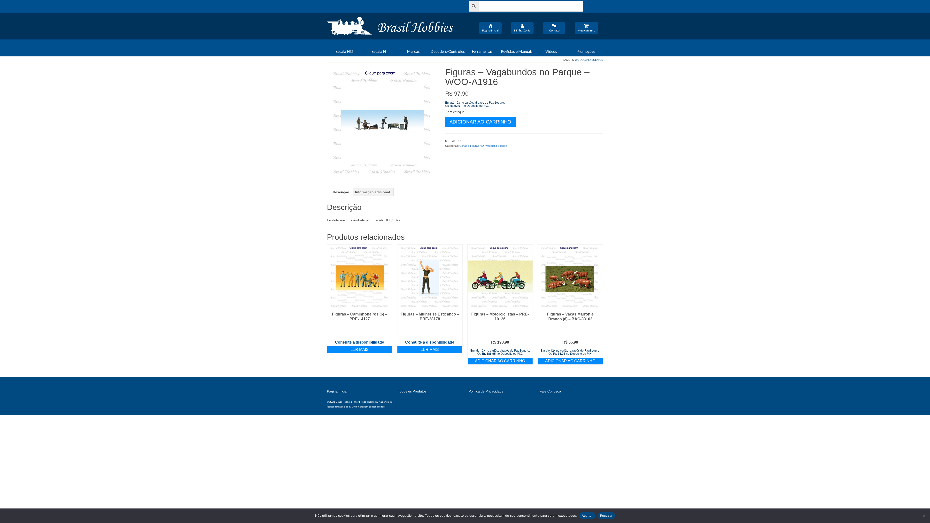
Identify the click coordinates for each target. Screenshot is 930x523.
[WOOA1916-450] (382, 122)
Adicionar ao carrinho (480, 121)
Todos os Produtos (412, 391)
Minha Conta (522, 30)
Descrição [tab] (341, 192)
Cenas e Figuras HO (471, 145)
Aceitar (587, 515)
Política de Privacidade (486, 391)
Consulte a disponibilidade (359, 342)
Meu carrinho (586, 30)
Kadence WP (386, 401)
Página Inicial (490, 30)
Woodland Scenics (589, 59)
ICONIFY (354, 406)
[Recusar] (924, 515)
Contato (554, 30)
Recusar (606, 515)
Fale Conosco (550, 391)
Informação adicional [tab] (372, 192)
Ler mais (359, 349)
